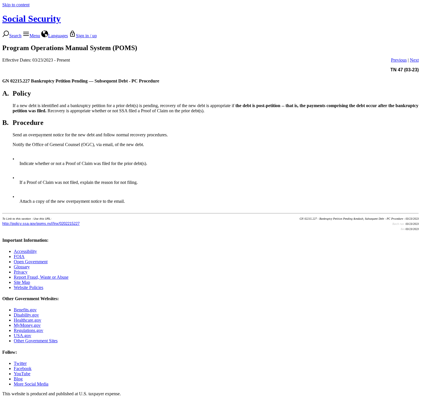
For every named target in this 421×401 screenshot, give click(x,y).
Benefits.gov (25, 309)
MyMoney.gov (27, 325)
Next (414, 60)
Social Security (31, 18)
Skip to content (15, 4)
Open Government (31, 261)
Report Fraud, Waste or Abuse (41, 277)
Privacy (20, 272)
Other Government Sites (36, 340)
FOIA (19, 256)
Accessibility (25, 251)
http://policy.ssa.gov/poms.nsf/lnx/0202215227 (41, 223)
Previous (399, 60)
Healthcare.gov (27, 320)
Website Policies (28, 287)
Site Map (22, 282)
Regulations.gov (28, 330)
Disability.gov (26, 314)
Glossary (22, 266)
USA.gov (22, 335)
